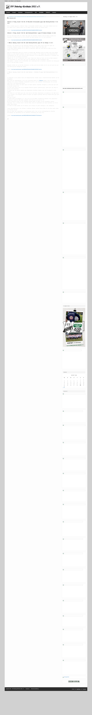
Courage (84, 689)
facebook (54, 12)
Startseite (8, 12)
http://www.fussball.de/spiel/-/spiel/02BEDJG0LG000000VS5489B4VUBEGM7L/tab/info (26, 30)
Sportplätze (41, 12)
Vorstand (14, 12)
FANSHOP (48, 12)
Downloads (20, 12)
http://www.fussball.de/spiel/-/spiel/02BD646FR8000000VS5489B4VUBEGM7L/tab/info (26, 69)
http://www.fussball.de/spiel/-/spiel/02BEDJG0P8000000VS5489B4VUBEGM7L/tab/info (26, 40)
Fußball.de (41, 80)
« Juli (64, 387)
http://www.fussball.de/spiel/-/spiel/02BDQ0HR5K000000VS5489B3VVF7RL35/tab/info (26, 115)
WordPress (78, 689)
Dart (36, 12)
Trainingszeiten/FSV (28, 12)
